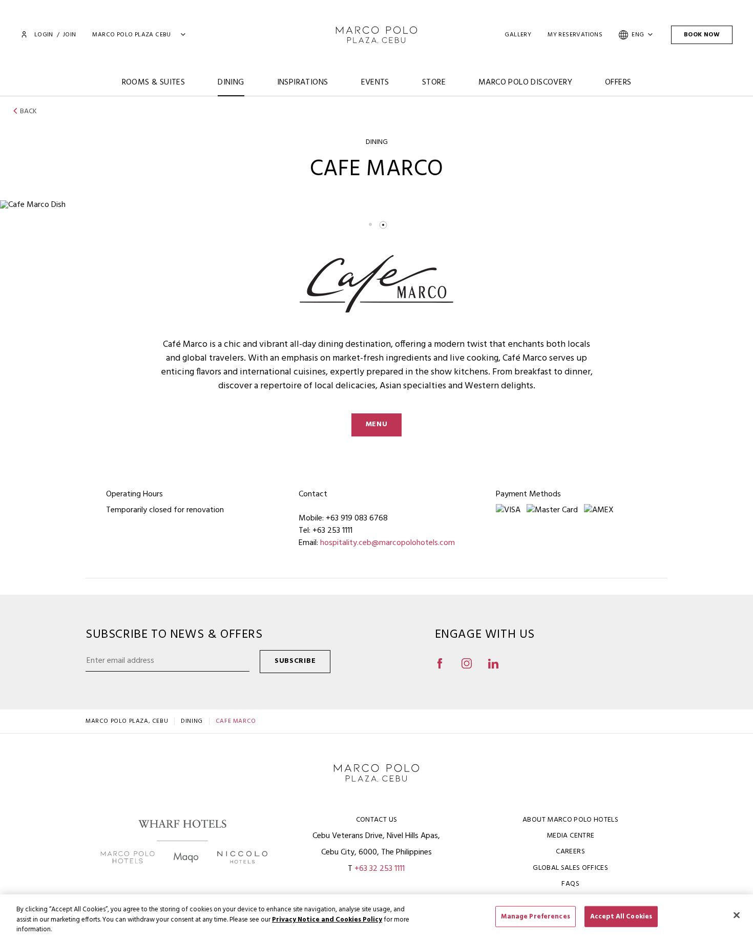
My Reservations (575, 35)
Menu (377, 424)
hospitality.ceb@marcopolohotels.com (387, 543)
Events (375, 82)
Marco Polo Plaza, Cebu (127, 721)
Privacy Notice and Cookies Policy (327, 919)
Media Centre (570, 836)
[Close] (736, 915)
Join (69, 35)
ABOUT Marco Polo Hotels (570, 820)
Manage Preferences (535, 916)
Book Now (702, 35)
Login (43, 35)
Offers (618, 82)
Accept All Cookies (621, 916)
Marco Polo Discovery (525, 82)
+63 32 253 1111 (379, 868)
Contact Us (377, 820)
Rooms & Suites (153, 82)
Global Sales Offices (570, 868)
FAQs (570, 884)
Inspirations (302, 82)
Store (434, 82)
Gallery (518, 35)
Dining (231, 82)
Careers (570, 852)
